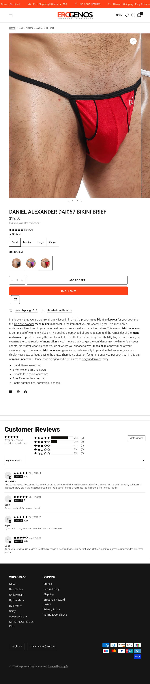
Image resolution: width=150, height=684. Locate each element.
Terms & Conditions (55, 614)
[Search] (133, 15)
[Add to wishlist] (15, 299)
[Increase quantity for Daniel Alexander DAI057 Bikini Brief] (22, 280)
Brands (48, 583)
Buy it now (68, 290)
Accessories (16, 616)
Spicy (12, 611)
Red (45, 263)
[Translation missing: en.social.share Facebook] (11, 392)
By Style (14, 605)
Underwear (15, 594)
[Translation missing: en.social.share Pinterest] (26, 392)
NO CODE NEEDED (79, 4)
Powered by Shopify (58, 666)
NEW (12, 584)
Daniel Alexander (24, 324)
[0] (138, 15)
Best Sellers (16, 589)
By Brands (15, 600)
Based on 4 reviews (14, 440)
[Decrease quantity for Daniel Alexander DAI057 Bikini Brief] (12, 280)
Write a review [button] (136, 438)
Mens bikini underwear (33, 369)
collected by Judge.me (16, 443)
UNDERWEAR (18, 576)
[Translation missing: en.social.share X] (19, 392)
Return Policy (51, 589)
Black (16, 263)
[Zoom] (133, 41)
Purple (31, 263)
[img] (21, 473)
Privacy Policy (52, 609)
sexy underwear (91, 359)
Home (12, 28)
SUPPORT (50, 576)
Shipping (13, 223)
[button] (16, 230)
